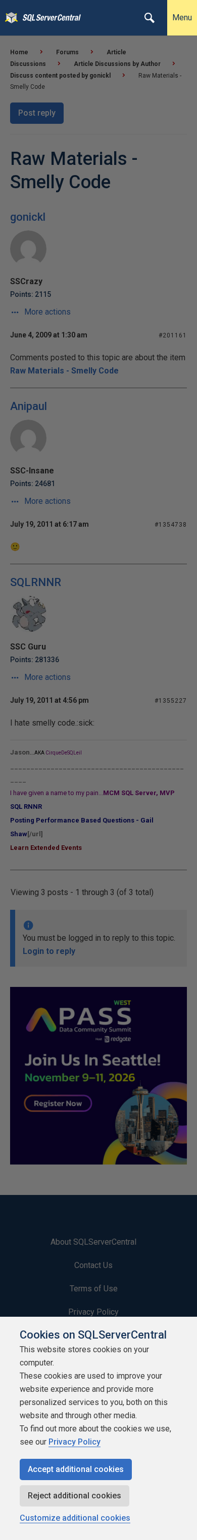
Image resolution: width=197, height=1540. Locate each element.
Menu (182, 17)
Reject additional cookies (74, 1495)
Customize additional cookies (75, 1518)
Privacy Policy (74, 1442)
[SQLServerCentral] (9, 18)
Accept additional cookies (76, 1469)
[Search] (149, 18)
